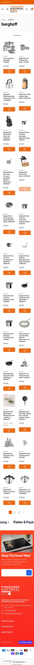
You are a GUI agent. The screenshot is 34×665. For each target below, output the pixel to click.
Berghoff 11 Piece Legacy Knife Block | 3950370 (25, 96)
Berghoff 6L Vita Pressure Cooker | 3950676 (25, 491)
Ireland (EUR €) (5, 2)
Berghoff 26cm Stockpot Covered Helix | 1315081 (8, 336)
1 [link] (10, 512)
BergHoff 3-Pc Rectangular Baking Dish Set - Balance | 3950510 (8, 415)
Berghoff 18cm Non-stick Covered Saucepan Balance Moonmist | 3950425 (8, 178)
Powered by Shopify (23, 656)
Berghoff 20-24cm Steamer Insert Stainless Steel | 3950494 (9, 219)
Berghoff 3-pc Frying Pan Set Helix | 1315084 (24, 375)
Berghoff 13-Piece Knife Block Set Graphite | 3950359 (7, 136)
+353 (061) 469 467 (10, 610)
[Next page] (23, 512)
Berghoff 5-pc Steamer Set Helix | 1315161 (24, 60)
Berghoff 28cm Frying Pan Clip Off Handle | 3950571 (8, 376)
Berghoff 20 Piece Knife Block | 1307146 (24, 174)
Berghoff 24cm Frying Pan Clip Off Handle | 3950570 (24, 298)
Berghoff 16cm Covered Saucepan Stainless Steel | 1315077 (24, 136)
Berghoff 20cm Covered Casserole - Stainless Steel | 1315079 (24, 220)
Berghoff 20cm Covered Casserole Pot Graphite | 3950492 (8, 259)
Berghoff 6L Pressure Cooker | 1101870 (9, 491)
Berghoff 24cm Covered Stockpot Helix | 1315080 (8, 298)
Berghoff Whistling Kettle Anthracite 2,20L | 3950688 (9, 97)
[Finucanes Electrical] (10, 595)
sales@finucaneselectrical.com (13, 613)
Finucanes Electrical (14, 656)
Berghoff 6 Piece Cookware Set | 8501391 (24, 455)
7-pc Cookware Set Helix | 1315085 (8, 60)
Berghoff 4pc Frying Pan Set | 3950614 (8, 455)
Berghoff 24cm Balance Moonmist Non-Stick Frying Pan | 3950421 (24, 259)
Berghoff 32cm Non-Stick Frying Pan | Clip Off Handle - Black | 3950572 (25, 415)
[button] (2, 9)
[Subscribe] (29, 572)
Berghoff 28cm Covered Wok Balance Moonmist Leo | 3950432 (24, 337)
